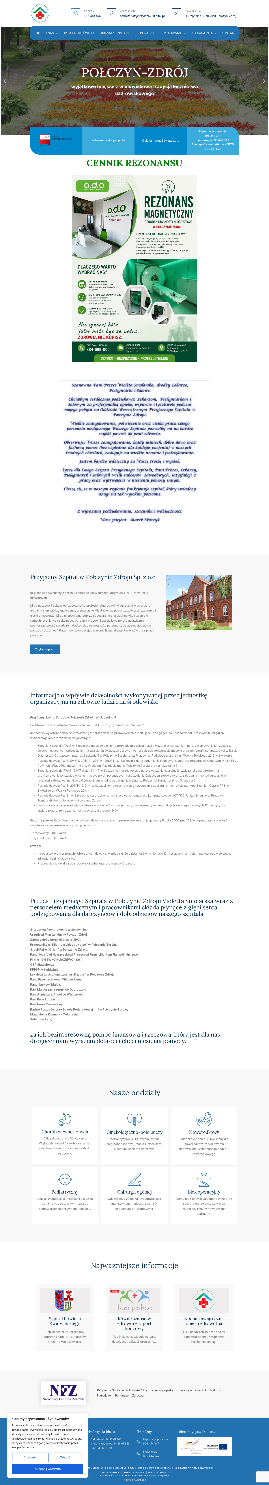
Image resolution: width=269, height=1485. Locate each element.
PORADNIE (147, 33)
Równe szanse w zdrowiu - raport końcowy (134, 1323)
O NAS (49, 33)
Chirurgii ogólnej (134, 1192)
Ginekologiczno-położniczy (134, 1132)
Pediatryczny (64, 1192)
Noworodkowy (204, 1132)
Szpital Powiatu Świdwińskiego (65, 1321)
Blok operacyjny (204, 1192)
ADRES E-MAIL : (128, 11)
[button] (5, 81)
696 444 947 (93, 16)
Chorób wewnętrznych (65, 1132)
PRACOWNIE (173, 33)
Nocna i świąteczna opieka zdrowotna (204, 1321)
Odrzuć (65, 1457)
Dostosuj (30, 1457)
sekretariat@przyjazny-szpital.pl (142, 16)
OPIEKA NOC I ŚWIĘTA (79, 33)
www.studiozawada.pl (200, 1467)
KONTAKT (229, 33)
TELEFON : (89, 11)
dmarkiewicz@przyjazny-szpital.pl (150, 1475)
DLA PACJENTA (202, 33)
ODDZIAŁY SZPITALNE (115, 33)
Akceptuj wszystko (48, 1469)
